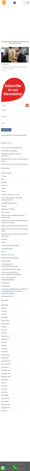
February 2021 (5, 336)
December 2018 (5, 370)
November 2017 (5, 404)
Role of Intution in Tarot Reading (10, 245)
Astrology (4, 182)
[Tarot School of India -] (6, 3)
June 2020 (4, 342)
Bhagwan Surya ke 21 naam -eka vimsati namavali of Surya (14, 160)
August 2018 (4, 379)
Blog (11, 466)
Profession (4, 239)
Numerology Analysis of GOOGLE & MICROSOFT (11, 155)
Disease (3, 188)
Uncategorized (5, 282)
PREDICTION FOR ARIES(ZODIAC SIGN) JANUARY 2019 (13, 216)
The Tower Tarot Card (7, 255)
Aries (2, 179)
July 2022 (3, 308)
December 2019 (5, 361)
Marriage (3, 206)
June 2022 (4, 311)
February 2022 (5, 320)
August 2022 (4, 305)
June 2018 (4, 386)
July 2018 (3, 382)
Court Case (4, 185)
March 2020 (4, 351)
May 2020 (4, 345)
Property (3, 242)
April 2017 (4, 410)
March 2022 (4, 317)
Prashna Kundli (5, 212)
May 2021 (4, 330)
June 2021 (4, 326)
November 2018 (5, 373)
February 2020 (5, 355)
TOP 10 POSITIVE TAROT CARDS (10, 269)
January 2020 (5, 358)
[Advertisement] (15, 24)
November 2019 (5, 364)
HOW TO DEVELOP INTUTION (10, 194)
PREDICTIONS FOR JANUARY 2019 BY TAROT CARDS (14, 230)
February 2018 (5, 398)
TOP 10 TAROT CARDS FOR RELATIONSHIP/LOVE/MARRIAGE (11, 273)
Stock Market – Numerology (9, 150)
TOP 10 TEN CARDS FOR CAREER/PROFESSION (8, 278)
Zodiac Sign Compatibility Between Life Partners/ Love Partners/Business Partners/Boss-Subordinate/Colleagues (14, 291)
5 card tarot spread (6, 173)
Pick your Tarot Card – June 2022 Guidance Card (14, 164)
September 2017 (5, 407)
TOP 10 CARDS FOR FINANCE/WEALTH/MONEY (9, 265)
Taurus (3, 251)
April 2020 (4, 348)
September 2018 (5, 376)
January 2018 (5, 401)
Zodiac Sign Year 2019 (7, 296)
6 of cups (3, 176)
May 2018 (4, 389)
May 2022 (4, 314)
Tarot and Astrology (6, 248)
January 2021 (5, 339)
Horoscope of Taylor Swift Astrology (11, 147)
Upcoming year (5, 286)
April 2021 (4, 333)
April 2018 (4, 392)
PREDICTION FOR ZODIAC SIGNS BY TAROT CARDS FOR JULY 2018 (14, 221)
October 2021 (5, 323)
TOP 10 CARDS (5, 261)
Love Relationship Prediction (9, 203)
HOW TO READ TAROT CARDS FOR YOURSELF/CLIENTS (11, 199)
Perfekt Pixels (20, 464)
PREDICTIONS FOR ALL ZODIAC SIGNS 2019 (14, 225)
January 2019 (5, 367)
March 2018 (4, 395)
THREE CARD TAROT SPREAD (10, 258)
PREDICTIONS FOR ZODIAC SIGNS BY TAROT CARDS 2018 (14, 235)
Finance (3, 191)
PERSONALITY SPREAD (8, 209)
